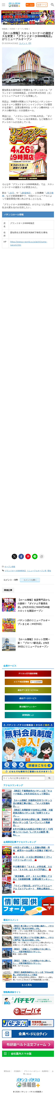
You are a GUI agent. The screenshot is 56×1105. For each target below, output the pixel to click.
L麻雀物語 (26, 192)
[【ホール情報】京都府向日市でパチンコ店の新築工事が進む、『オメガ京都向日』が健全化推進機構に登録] (7, 803)
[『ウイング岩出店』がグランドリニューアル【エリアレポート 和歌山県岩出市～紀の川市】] (7, 889)
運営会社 (7, 1071)
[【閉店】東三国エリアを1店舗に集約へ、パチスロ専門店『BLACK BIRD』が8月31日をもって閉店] (7, 930)
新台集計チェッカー (28, 707)
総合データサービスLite (28, 690)
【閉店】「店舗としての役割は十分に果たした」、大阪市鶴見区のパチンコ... (32, 950)
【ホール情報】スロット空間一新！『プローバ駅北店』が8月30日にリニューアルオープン (34, 643)
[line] (35, 556)
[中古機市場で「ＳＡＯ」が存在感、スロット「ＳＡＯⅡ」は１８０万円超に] (7, 870)
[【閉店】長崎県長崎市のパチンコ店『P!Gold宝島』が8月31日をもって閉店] (7, 976)
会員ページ (42, 5)
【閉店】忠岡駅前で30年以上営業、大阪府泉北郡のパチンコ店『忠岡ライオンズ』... (33, 813)
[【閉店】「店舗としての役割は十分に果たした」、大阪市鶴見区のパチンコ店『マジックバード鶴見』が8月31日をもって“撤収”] (7, 953)
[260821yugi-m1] (28, 24)
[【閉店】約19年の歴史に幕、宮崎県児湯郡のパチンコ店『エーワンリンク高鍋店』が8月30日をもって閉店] (7, 823)
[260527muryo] (28, 772)
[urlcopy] (41, 556)
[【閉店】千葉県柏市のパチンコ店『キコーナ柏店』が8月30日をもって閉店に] (7, 794)
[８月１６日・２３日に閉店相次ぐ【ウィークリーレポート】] (7, 860)
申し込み (30, 5)
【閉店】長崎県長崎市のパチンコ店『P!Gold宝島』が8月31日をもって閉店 (33, 973)
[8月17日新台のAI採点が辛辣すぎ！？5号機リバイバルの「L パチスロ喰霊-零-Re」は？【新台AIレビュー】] (7, 832)
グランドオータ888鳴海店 (15, 571)
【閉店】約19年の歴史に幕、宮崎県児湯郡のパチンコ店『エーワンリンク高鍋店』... (32, 822)
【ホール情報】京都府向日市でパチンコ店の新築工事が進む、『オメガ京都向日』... (32, 803)
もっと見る (27, 985)
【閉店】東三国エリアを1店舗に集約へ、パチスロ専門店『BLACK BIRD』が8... (33, 927)
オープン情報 (10, 566)
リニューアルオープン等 (36, 571)
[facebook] (21, 556)
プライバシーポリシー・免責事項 (36, 1071)
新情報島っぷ (28, 715)
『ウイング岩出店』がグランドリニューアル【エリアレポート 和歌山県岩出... (33, 887)
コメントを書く (30, 580)
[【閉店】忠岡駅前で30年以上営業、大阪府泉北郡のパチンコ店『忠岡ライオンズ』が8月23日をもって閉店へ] (7, 813)
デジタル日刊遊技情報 (28, 674)
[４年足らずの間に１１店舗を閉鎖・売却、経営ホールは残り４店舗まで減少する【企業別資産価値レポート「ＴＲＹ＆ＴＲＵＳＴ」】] (7, 851)
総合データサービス (28, 698)
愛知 (49, 571)
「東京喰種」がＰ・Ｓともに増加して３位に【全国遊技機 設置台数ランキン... (33, 877)
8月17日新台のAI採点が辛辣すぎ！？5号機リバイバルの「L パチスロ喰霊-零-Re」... (33, 832)
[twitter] (14, 556)
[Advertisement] (28, 432)
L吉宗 (11, 192)
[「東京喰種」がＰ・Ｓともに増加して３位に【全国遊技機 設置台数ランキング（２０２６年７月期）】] (7, 879)
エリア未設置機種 (28, 682)
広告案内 (17, 1071)
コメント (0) (25, 43)
